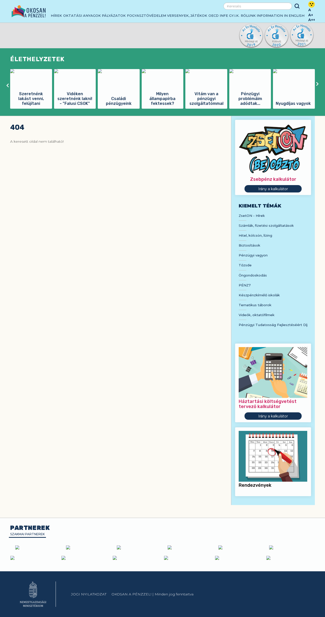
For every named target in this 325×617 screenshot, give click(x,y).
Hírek (56, 15)
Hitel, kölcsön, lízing (255, 235)
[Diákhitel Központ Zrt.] (290, 547)
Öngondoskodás (253, 275)
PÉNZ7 (245, 285)
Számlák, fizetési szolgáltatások (266, 225)
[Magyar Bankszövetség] (36, 547)
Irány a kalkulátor (273, 189)
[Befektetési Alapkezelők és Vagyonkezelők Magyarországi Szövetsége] (87, 547)
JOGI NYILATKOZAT (88, 594)
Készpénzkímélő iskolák (259, 295)
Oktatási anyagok (82, 15)
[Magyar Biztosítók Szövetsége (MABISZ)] (137, 547)
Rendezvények (255, 485)
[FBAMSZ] (239, 547)
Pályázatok (114, 15)
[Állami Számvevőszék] (85, 558)
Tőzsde (245, 265)
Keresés (297, 6)
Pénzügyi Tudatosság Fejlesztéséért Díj (273, 325)
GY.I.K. (234, 15)
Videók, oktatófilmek (256, 315)
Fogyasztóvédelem (146, 15)
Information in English (280, 15)
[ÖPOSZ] (188, 547)
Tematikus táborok (255, 305)
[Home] (28, 11)
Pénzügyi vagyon (253, 255)
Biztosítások (249, 245)
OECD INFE (218, 15)
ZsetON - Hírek (252, 216)
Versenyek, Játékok (187, 15)
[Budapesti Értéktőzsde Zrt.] (34, 558)
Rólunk (248, 15)
